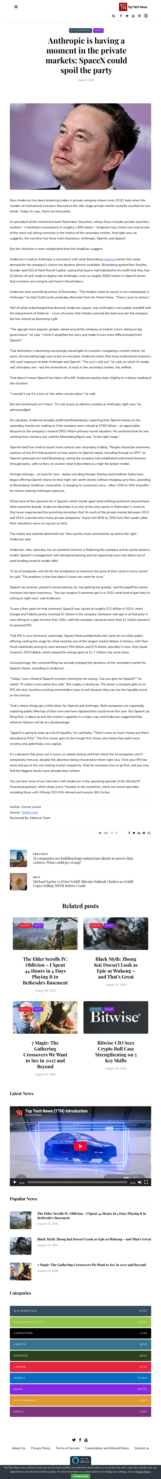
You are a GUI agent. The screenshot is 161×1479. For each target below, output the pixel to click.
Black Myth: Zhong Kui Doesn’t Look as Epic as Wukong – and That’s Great (116, 968)
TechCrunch (29, 812)
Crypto (96, 1009)
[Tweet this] (134, 833)
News (98, 30)
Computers (80, 1333)
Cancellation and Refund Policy (107, 1448)
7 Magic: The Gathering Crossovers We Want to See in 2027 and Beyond (45, 1054)
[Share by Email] (148, 833)
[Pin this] (143, 833)
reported (109, 259)
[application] (80, 1146)
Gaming (25, 925)
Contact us (141, 1448)
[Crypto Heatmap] (146, 16)
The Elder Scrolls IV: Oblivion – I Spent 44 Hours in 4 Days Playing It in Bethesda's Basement (45, 971)
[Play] (15, 1182)
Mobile (80, 1378)
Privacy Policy (40, 1448)
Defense (80, 1356)
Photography (80, 1400)
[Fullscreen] (146, 1182)
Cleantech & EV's (80, 1322)
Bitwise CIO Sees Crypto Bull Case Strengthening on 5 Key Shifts (116, 1051)
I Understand (80, 1476)
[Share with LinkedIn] (138, 833)
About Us (19, 1448)
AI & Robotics (81, 30)
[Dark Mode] (140, 16)
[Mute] (140, 1182)
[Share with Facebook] (129, 833)
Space (80, 1412)
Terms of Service (68, 1448)
